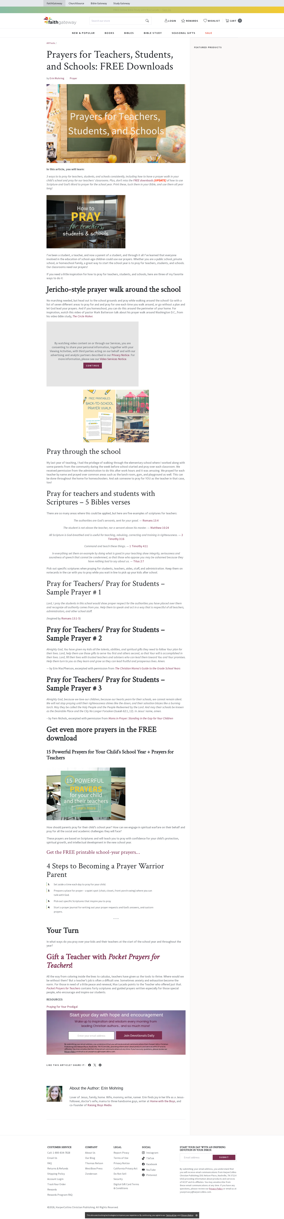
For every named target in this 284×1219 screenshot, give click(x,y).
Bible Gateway (99, 3)
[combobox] (120, 20)
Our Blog (90, 1158)
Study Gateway (121, 3)
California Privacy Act (126, 1168)
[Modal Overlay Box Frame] (116, 1032)
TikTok (150, 1158)
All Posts (51, 43)
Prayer (73, 78)
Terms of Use (121, 1158)
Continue (92, 365)
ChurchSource (76, 3)
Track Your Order (56, 1184)
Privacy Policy (216, 1188)
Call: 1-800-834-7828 (58, 1152)
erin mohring (57, 78)
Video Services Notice (113, 359)
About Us (90, 1152)
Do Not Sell (120, 1173)
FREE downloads (143, 180)
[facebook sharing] (89, 1065)
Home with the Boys (162, 1101)
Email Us (52, 1158)
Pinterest (151, 1175)
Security (118, 1179)
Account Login (55, 1179)
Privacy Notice (120, 355)
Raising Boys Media (99, 1105)
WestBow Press (94, 1168)
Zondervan (91, 1173)
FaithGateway (54, 3)
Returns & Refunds (57, 1168)
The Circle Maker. (82, 316)
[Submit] (147, 20)
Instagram (152, 1152)
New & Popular (83, 33)
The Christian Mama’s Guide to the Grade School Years (147, 668)
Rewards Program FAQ (59, 1194)
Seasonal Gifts (183, 33)
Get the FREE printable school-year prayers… (93, 852)
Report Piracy (121, 1152)
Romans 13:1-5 (70, 618)
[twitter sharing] (95, 1065)
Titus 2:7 (138, 561)
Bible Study (153, 33)
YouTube (151, 1169)
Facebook (151, 1164)
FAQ (49, 1163)
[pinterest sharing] (100, 1065)
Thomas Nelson (94, 1163)
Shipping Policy (56, 1173)
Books (109, 33)
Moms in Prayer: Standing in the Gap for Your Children (140, 718)
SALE (208, 33)
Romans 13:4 (150, 520)
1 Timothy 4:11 (139, 546)
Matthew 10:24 (159, 528)
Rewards (52, 1189)
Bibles (129, 33)
